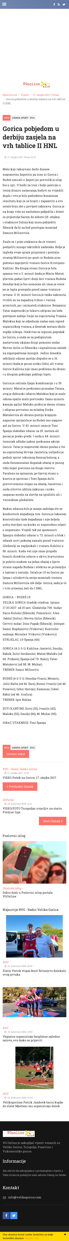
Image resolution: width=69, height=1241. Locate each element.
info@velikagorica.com (24, 1197)
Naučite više (32, 1238)
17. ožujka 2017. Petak (46, 95)
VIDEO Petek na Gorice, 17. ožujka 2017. (30, 777)
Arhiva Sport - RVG (23, 117)
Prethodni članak (20, 786)
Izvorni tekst (16, 754)
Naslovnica (10, 95)
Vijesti (25, 95)
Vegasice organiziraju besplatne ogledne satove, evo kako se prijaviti (31, 1038)
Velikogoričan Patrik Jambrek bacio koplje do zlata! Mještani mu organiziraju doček (33, 1104)
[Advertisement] (34, 43)
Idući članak (52, 821)
